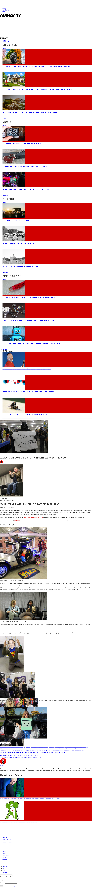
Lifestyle (6, 41)
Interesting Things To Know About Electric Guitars (26, 166)
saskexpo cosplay (7, 752)
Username (2, 880)
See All (5, 48)
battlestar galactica (13, 747)
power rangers (68, 747)
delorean (46, 747)
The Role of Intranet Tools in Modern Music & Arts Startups (30, 297)
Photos (5, 195)
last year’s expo (17, 520)
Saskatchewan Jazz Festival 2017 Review (21, 266)
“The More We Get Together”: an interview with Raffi (27, 369)
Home (4, 865)
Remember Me (10, 885)
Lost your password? (10, 887)
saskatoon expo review (71, 750)
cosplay (42, 747)
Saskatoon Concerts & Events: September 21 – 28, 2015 (24, 755)
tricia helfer (42, 752)
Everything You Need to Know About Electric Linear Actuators (31, 343)
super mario (36, 752)
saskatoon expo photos (60, 750)
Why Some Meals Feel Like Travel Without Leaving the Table (30, 112)
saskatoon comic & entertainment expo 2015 (57, 749)
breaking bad (30, 747)
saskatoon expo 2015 (38, 750)
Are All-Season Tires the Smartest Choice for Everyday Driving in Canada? (36, 66)
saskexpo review (23, 752)
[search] (12, 875)
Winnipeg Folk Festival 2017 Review (18, 243)
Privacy (5, 859)
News (4, 11)
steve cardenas (30, 752)
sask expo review (23, 749)
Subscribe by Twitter (7, 842)
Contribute (6, 10)
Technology (7, 272)
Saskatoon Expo (29, 750)
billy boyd (24, 747)
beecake (20, 747)
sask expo (80, 747)
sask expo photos (15, 749)
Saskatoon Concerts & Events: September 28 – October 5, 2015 (24, 757)
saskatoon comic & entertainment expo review (14, 750)
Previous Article (4, 755)
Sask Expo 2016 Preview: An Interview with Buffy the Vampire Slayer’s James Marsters (30, 799)
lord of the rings (61, 747)
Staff (4, 463)
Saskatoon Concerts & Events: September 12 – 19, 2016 (18, 822)
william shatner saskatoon (58, 752)
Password (2, 882)
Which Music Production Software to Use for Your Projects (30, 189)
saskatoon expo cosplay (49, 750)
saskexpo (79, 750)
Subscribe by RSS (6, 837)
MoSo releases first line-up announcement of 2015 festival (29, 392)
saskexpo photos (15, 752)
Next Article (3, 757)
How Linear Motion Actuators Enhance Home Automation (29, 320)
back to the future (4, 747)
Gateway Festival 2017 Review (16, 220)
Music (5, 118)
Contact (5, 853)
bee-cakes (59, 588)
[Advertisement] (37, 27)
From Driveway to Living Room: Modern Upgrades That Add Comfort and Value (38, 89)
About (4, 851)
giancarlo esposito (52, 747)
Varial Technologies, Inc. (14, 862)
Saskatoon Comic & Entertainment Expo (33, 517)
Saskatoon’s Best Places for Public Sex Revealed (25, 414)
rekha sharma (75, 747)
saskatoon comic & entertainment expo (36, 749)
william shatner (48, 752)
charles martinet (36, 747)
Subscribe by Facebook (8, 841)
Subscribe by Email (7, 839)
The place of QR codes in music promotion (22, 143)
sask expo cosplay (7, 749)
